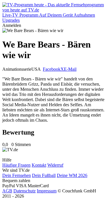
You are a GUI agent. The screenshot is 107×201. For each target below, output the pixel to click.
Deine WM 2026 (72, 175)
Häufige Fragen (16, 165)
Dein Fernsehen (16, 175)
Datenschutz (24, 190)
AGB (7, 190)
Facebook (51, 69)
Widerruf (55, 165)
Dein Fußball (44, 175)
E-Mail (70, 69)
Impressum (46, 190)
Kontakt (39, 165)
